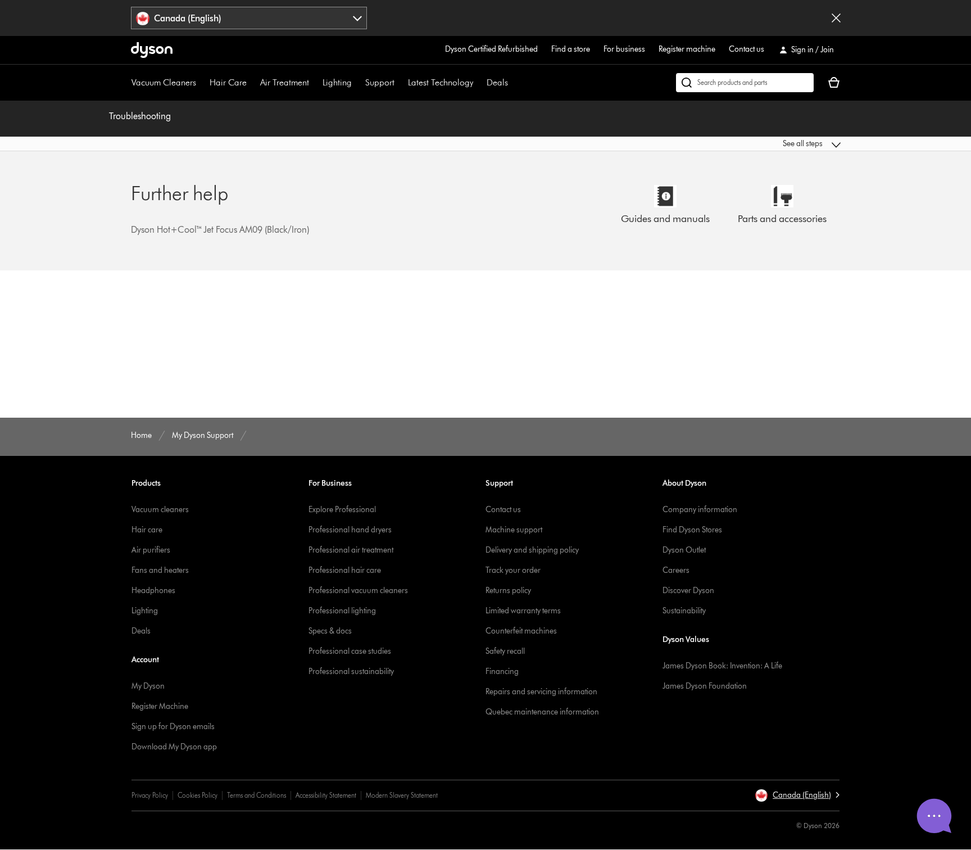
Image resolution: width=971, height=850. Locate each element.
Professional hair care (344, 570)
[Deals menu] (513, 82)
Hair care (146, 530)
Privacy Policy (149, 795)
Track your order (513, 570)
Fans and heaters (160, 570)
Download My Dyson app (174, 747)
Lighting (337, 82)
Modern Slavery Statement (402, 795)
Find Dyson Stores (692, 530)
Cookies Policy (197, 795)
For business (624, 49)
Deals (497, 82)
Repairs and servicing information (541, 692)
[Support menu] (400, 82)
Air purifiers (150, 550)
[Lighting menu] (357, 82)
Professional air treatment (350, 550)
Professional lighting (342, 611)
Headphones (153, 590)
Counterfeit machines (521, 631)
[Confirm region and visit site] (836, 17)
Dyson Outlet (684, 550)
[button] (759, 144)
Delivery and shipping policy (532, 550)
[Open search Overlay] (745, 82)
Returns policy (508, 590)
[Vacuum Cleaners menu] (201, 82)
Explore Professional (342, 509)
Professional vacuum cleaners (358, 590)
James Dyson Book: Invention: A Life (722, 666)
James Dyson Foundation (705, 686)
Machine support (514, 530)
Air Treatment (284, 82)
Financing (502, 671)
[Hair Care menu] (252, 82)
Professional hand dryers (350, 530)
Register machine (687, 49)
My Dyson (148, 686)
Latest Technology (440, 82)
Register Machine (159, 706)
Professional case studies (349, 651)
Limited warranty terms (523, 611)
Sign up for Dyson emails (173, 726)
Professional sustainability (351, 671)
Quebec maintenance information (542, 712)
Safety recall (505, 651)
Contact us (746, 49)
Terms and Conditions (256, 795)
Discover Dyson (688, 590)
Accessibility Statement (326, 795)
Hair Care (228, 82)
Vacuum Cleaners (163, 82)
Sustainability (684, 611)
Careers (676, 570)
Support (379, 82)
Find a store (570, 49)
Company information (700, 509)
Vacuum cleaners (160, 509)
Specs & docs (330, 631)
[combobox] (249, 18)
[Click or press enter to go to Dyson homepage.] (152, 50)
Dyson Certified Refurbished (491, 49)
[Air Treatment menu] (314, 82)
